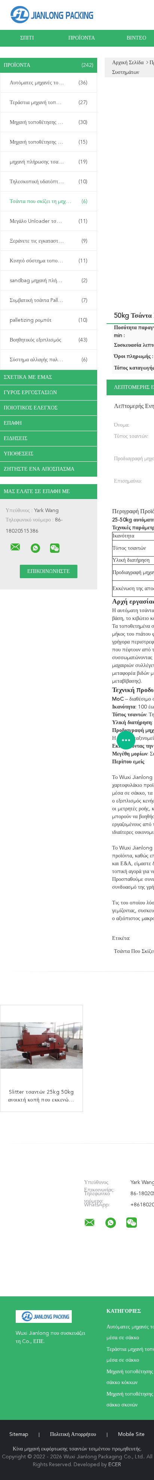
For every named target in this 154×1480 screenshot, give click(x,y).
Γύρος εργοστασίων (30, 392)
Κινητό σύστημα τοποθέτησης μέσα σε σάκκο (50, 261)
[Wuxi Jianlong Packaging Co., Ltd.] (15, 547)
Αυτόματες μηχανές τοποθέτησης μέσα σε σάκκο (50, 82)
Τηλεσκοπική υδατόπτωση (48, 181)
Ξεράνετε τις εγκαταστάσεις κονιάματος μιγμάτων (50, 241)
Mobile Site (131, 1434)
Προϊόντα (81, 38)
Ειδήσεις (15, 438)
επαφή (13, 423)
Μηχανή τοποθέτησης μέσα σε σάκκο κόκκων (50, 122)
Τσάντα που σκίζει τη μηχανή (48, 201)
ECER (114, 1464)
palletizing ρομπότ (48, 320)
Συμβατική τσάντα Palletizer (48, 300)
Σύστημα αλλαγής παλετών (48, 359)
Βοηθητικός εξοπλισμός (48, 340)
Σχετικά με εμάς (28, 377)
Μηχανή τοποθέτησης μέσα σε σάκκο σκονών (50, 142)
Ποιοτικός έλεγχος (31, 408)
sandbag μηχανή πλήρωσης (48, 280)
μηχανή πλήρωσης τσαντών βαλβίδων (50, 162)
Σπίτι (27, 38)
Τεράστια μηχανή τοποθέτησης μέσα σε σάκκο (50, 102)
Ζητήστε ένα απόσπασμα (39, 469)
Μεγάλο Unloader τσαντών (48, 221)
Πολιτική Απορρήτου (73, 1434)
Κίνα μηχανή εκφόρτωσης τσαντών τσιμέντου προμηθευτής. (77, 1449)
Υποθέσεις (18, 454)
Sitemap (18, 1434)
